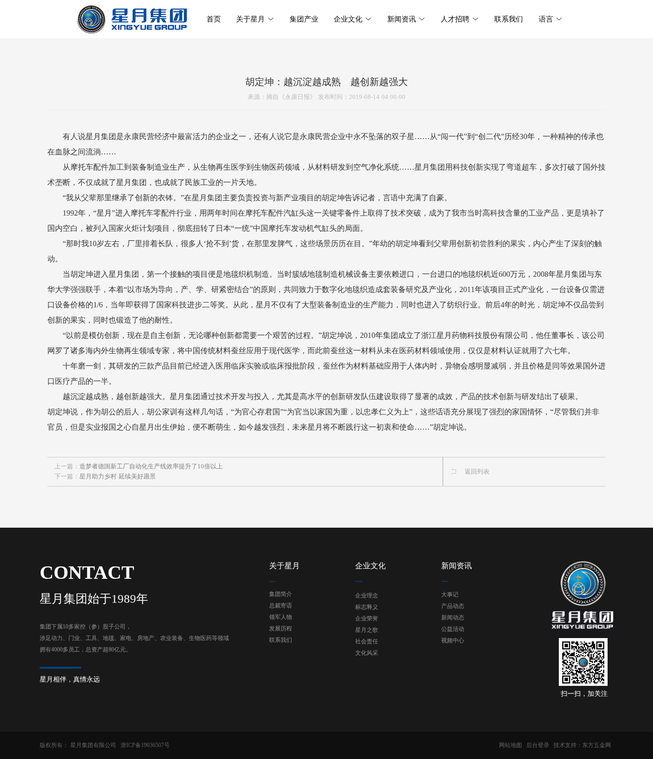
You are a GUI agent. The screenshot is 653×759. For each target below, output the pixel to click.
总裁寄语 (280, 605)
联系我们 (280, 640)
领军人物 (280, 617)
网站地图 (510, 745)
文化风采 (366, 653)
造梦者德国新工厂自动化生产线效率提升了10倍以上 (151, 466)
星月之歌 (366, 630)
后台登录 (537, 745)
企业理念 (366, 595)
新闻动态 (452, 617)
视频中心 (452, 640)
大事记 (449, 594)
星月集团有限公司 (93, 745)
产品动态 (452, 606)
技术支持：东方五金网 (582, 745)
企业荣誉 (366, 618)
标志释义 (366, 607)
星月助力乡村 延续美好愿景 (117, 476)
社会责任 (366, 641)
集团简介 (280, 594)
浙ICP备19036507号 (145, 745)
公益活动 (452, 629)
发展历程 (280, 628)
